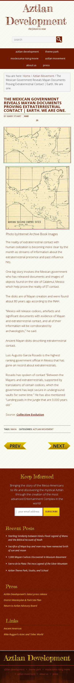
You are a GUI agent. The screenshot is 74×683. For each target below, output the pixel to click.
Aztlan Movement (43, 429)
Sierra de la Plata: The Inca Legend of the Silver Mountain (37, 563)
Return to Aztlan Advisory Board (20, 605)
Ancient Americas (13, 628)
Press (55, 674)
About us (44, 674)
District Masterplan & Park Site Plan (22, 600)
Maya (14, 429)
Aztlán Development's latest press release (25, 594)
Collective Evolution (30, 414)
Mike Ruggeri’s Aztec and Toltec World (23, 634)
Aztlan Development (36, 14)
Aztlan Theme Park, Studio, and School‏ (28, 570)
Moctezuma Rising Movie (57, 669)
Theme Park (35, 669)
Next (59, 446)
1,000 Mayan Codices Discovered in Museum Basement (37, 557)
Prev (15, 446)
